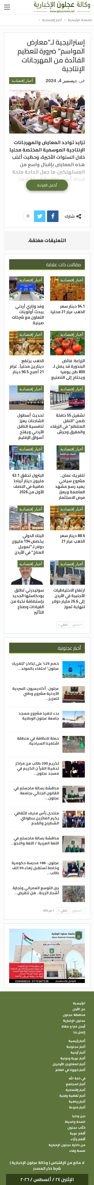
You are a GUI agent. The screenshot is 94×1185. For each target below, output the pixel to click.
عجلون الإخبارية (74, 1020)
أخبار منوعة (77, 1107)
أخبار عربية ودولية (72, 1058)
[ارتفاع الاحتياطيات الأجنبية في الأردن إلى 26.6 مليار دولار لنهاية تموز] (67, 572)
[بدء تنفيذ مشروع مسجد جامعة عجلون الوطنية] (73, 719)
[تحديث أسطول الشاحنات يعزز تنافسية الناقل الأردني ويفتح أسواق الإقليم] (26, 397)
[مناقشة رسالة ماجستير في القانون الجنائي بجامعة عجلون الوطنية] (73, 794)
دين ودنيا (78, 1116)
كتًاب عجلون (76, 1127)
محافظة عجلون (74, 1014)
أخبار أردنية (77, 1052)
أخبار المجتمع (75, 1084)
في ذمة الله (77, 1078)
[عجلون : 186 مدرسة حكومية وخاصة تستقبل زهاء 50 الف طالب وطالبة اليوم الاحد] (73, 869)
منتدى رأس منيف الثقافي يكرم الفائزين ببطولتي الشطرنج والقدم (36, 818)
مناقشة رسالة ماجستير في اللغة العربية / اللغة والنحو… (34, 841)
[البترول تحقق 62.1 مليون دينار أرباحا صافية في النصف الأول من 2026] (26, 457)
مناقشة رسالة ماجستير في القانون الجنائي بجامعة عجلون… (36, 793)
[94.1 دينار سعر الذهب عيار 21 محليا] (67, 288)
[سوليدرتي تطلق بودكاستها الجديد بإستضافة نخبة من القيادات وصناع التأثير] (26, 572)
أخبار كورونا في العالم (70, 1070)
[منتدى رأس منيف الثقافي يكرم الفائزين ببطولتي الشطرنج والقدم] (73, 819)
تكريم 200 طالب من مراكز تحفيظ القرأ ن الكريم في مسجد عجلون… (37, 768)
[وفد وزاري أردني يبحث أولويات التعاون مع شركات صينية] (26, 288)
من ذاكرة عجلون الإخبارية (67, 1145)
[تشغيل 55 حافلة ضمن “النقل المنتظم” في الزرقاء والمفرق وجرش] (67, 397)
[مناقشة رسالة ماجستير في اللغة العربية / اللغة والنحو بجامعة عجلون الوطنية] (73, 844)
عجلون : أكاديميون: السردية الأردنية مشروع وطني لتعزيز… (35, 693)
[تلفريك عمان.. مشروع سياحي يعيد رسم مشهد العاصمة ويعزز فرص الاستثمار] (67, 457)
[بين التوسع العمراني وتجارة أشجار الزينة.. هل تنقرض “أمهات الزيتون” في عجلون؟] (73, 894)
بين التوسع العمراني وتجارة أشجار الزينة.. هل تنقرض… (36, 890)
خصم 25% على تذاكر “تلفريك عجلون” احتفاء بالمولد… (35, 666)
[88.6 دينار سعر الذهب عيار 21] (67, 517)
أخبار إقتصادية (22, 80)
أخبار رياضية (77, 1101)
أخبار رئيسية (76, 1041)
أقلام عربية (77, 1133)
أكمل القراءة (47, 185)
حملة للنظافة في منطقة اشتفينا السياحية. (38, 741)
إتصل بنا (79, 1032)
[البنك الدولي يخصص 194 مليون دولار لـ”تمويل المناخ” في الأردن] (26, 517)
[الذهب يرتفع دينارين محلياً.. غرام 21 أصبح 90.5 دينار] (26, 343)
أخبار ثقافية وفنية (72, 1095)
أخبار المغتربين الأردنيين (68, 1064)
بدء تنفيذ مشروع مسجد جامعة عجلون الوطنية (39, 716)
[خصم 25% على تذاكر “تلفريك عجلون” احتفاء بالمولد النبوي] (73, 669)
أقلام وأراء (77, 1139)
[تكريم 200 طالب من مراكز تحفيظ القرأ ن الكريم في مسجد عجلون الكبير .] (73, 769)
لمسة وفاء (77, 1150)
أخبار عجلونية (75, 1046)
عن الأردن (78, 1009)
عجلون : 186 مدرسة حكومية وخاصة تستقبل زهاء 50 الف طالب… (35, 867)
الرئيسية (79, 1003)
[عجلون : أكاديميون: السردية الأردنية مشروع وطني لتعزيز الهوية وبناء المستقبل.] (73, 694)
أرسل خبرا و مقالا (73, 1026)
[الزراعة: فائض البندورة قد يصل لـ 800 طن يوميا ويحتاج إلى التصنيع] (67, 343)
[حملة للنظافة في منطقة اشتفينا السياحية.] (73, 744)
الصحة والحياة (75, 1121)
